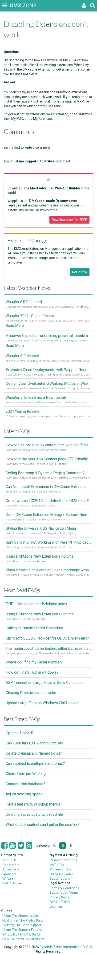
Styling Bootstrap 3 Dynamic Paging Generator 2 (45, 473)
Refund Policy (60, 902)
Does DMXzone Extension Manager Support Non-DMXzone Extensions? (48, 514)
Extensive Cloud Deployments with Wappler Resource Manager (48, 369)
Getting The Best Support (21, 925)
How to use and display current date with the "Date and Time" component (48, 445)
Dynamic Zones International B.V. (64, 947)
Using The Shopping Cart (21, 916)
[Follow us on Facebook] (4, 845)
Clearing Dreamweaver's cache (31, 692)
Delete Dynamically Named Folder (34, 753)
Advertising (11, 869)
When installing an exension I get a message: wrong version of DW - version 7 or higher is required (48, 570)
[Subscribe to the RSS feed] (29, 845)
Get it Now (79, 272)
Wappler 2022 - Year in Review (30, 316)
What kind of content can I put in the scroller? (42, 824)
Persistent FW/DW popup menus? (34, 804)
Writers (8, 878)
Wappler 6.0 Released (24, 302)
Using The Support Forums (22, 929)
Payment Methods (63, 860)
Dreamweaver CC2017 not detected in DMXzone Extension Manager (48, 500)
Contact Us (10, 865)
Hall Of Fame (11, 883)
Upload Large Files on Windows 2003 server (42, 703)
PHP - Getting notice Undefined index (36, 604)
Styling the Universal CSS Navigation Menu (41, 528)
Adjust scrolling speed (24, 794)
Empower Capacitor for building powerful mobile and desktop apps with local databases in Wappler (48, 335)
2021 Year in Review (22, 411)
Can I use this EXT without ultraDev (34, 743)
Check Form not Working (26, 773)
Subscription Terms (64, 892)
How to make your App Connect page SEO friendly (47, 459)
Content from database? (25, 784)
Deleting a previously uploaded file (34, 814)
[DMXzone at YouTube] (12, 845)
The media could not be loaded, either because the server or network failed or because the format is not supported (48, 648)
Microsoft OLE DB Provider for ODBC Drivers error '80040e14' (48, 638)
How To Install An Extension (23, 939)
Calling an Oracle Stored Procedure (34, 628)
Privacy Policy (60, 897)
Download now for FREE (69, 220)
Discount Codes (61, 874)
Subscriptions (60, 878)
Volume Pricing (61, 869)
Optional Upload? (20, 733)
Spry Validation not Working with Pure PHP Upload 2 (48, 542)
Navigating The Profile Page (23, 920)
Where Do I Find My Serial (21, 934)
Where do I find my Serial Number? (34, 662)
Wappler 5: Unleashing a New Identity (36, 397)
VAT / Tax (57, 865)
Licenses (56, 906)
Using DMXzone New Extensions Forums (40, 556)
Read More (15, 325)
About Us (9, 860)
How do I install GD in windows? (32, 672)
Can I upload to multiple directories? (35, 763)
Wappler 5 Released (22, 356)
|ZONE (14, 6)
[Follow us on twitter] (21, 845)
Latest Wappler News (27, 288)
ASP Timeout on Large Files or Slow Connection (45, 682)
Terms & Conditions (64, 888)
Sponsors (9, 874)
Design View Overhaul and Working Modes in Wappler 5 (48, 383)
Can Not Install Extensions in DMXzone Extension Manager (48, 486)
